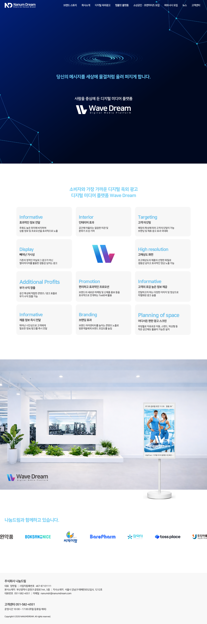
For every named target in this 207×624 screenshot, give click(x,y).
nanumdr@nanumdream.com (56, 593)
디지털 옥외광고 (102, 5)
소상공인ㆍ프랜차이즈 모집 (146, 5)
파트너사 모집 (171, 5)
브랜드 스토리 (70, 5)
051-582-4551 (25, 604)
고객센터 (196, 5)
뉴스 (184, 5)
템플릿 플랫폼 (122, 5)
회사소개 (86, 5)
